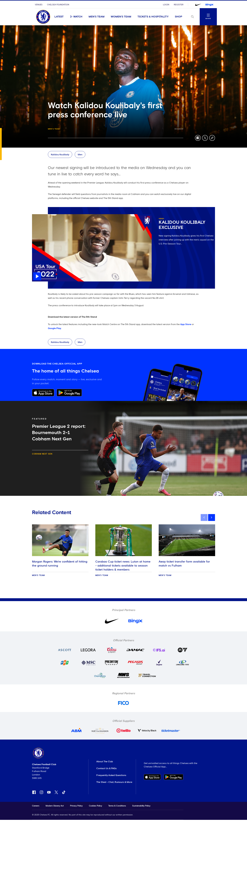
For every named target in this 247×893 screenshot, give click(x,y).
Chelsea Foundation (58, 5)
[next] (211, 517)
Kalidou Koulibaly (60, 154)
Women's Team (121, 16)
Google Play (54, 328)
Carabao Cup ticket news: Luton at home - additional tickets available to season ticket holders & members (123, 565)
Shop (178, 16)
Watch (77, 16)
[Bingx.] (209, 4)
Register (178, 5)
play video (37, 215)
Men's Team (96, 16)
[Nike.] (198, 4)
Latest (59, 16)
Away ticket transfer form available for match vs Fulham (184, 563)
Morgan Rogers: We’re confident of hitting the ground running (59, 563)
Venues (38, 5)
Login (166, 5)
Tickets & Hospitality (153, 16)
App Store (185, 324)
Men (80, 154)
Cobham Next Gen (42, 454)
